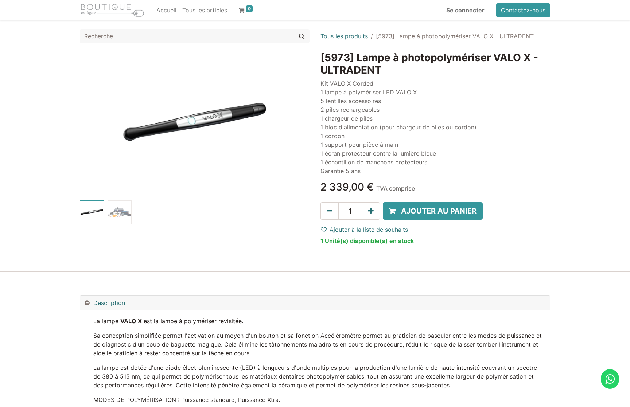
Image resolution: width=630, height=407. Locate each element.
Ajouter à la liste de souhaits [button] (369, 229)
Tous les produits (344, 36)
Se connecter (465, 10)
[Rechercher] (302, 36)
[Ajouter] (371, 211)
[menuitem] (166, 10)
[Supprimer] (329, 211)
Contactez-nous (523, 10)
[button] (97, 125)
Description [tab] (109, 302)
